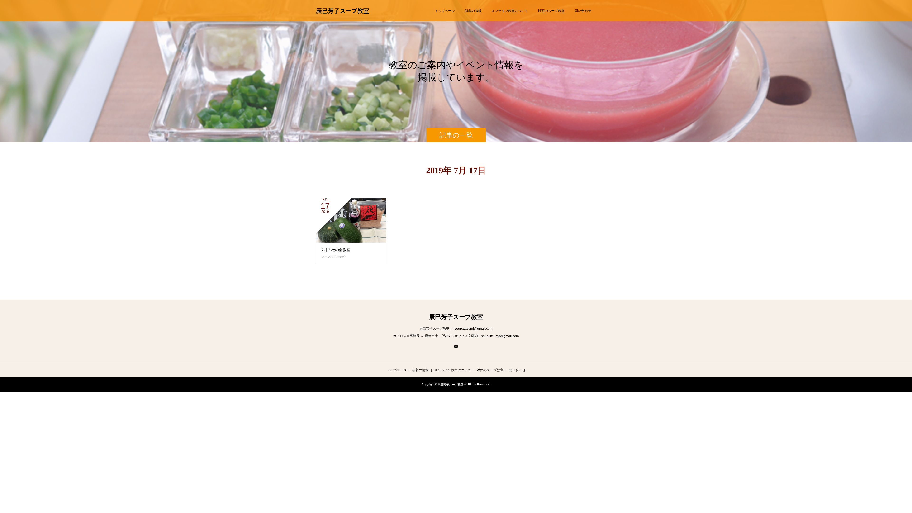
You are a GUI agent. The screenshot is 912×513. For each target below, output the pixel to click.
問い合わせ (583, 11)
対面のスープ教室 (551, 11)
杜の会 (341, 256)
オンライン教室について (509, 11)
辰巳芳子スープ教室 (342, 10)
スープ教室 (329, 256)
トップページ (445, 11)
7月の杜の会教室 (336, 250)
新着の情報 (473, 11)
